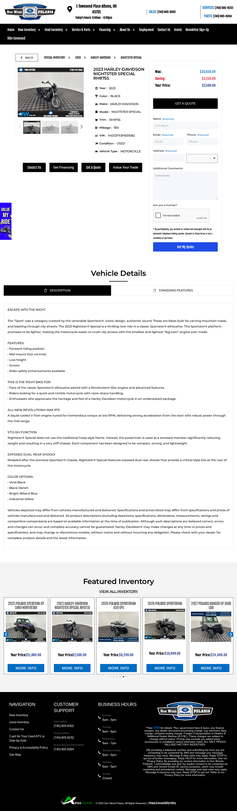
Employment (146, 30)
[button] (81, 127)
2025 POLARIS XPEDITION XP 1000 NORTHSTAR (26, 605)
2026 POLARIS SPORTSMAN (165, 603)
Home (10, 30)
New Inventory (27, 30)
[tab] (185, 103)
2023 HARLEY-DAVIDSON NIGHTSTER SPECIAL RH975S (72, 605)
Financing (105, 30)
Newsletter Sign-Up (197, 30)
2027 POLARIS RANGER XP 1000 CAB (211, 605)
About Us (125, 30)
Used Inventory (54, 30)
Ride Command (16, 38)
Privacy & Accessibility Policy (162, 803)
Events (178, 30)
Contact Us (164, 30)
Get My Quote (185, 247)
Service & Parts (81, 30)
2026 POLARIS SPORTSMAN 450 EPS (118, 605)
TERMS (156, 727)
